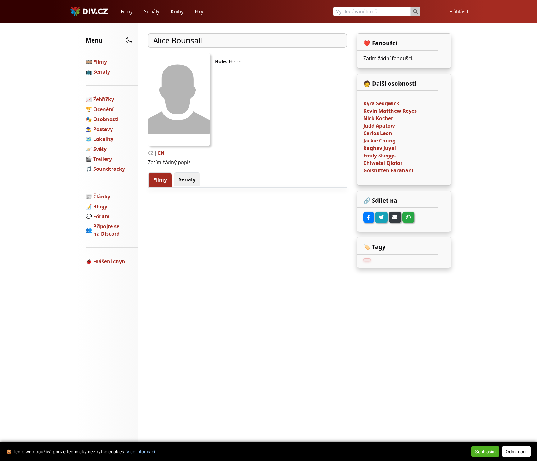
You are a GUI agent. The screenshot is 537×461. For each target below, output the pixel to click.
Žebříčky (103, 99)
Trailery (102, 159)
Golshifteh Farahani (388, 170)
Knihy (177, 11)
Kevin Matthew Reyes (390, 110)
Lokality (103, 139)
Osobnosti (106, 119)
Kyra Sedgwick (381, 103)
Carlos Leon (377, 133)
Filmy (127, 11)
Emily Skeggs (379, 155)
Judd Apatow (379, 125)
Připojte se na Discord (106, 230)
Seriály (151, 11)
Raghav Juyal (379, 148)
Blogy (100, 206)
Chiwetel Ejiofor (382, 163)
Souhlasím (485, 451)
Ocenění (103, 109)
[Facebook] (368, 217)
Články (101, 196)
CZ (150, 153)
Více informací (140, 451)
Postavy (103, 129)
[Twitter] (381, 217)
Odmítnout (516, 451)
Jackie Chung (379, 140)
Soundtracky (109, 168)
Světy (100, 149)
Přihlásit (459, 11)
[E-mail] (395, 217)
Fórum (101, 216)
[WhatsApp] (408, 217)
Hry (199, 11)
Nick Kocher (378, 118)
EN (161, 153)
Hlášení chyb (109, 261)
